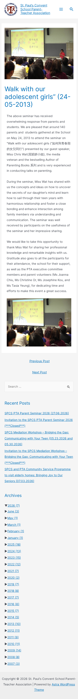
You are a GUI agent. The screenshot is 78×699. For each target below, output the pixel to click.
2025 (14, 544)
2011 (13, 637)
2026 (14, 505)
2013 (14, 624)
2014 (13, 617)
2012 (13, 630)
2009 (14, 650)
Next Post (39, 372)
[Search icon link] (72, 9)
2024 (14, 551)
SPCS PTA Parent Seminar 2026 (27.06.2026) (37, 413)
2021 (13, 571)
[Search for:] (39, 386)
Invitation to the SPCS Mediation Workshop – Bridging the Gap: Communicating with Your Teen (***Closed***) (39, 456)
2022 (14, 564)
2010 (13, 644)
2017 (13, 597)
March (14, 524)
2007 (13, 663)
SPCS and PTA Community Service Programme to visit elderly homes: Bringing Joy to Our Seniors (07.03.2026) (38, 475)
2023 (14, 557)
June (13, 511)
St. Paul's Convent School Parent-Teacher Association (35, 9)
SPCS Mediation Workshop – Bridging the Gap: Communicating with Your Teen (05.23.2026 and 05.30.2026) (39, 438)
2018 (13, 590)
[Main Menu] (61, 9)
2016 (13, 604)
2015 (13, 610)
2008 (13, 657)
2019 (13, 584)
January (15, 538)
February (15, 531)
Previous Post (39, 361)
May (12, 518)
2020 (13, 577)
